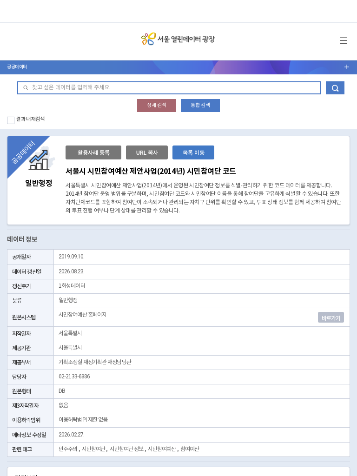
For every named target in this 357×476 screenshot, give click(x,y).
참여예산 (189, 449)
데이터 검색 (335, 87)
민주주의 (68, 449)
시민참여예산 (162, 449)
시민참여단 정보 (127, 449)
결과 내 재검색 (30, 119)
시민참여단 (94, 449)
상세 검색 (156, 105)
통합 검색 (200, 105)
